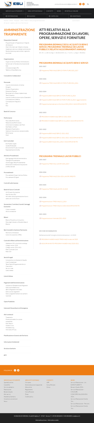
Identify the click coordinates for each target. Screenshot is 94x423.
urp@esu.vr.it (76, 416)
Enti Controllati (9, 141)
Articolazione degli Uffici (12, 68)
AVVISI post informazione (13, 192)
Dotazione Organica (11, 91)
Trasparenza (9, 317)
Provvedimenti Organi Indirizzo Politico (16, 175)
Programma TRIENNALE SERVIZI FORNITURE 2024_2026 (59, 83)
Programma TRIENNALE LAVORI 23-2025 (54, 189)
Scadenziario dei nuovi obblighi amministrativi (18, 49)
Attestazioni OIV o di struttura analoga (16, 243)
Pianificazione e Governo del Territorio (16, 335)
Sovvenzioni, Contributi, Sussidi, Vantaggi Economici (17, 205)
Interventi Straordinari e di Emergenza (16, 308)
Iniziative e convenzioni (11, 399)
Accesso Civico (10, 325)
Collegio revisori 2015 (12, 245)
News (59, 11)
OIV (7, 103)
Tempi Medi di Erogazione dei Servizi (16, 264)
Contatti (49, 11)
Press (26, 394)
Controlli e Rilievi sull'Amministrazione (16, 240)
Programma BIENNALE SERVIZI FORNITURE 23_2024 (58, 96)
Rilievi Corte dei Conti (12, 249)
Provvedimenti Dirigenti (12, 177)
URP (48, 382)
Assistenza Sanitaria (9, 396)
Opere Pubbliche (9, 301)
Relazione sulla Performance (13, 122)
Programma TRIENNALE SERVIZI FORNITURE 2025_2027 (59, 70)
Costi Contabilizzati (11, 262)
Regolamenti (29, 389)
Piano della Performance (12, 120)
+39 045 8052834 (57, 416)
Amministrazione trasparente (33, 385)
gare (5, 355)
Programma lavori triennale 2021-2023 (53, 218)
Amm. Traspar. (15, 20)
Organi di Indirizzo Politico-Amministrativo (17, 61)
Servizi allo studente (12, 380)
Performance (8, 118)
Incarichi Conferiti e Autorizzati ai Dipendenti (18, 97)
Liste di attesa (9, 270)
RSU (7, 105)
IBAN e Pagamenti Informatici (14, 289)
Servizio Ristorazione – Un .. (79, 382)
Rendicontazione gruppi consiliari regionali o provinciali (18, 52)
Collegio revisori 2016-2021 (13, 247)
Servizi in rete (9, 268)
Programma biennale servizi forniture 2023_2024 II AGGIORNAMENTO (64, 104)
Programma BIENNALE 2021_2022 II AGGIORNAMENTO (59, 142)
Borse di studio (8, 392)
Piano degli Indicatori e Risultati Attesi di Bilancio (17, 223)
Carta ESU (7, 385)
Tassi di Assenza (10, 95)
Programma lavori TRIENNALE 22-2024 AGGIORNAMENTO (60, 206)
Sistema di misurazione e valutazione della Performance (17, 132)
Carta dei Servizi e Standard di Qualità (16, 260)
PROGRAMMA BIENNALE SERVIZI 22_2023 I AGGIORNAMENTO (62, 121)
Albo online (28, 387)
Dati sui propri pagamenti (13, 291)
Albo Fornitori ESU (11, 194)
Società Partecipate (11, 145)
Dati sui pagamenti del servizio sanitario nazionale (16, 294)
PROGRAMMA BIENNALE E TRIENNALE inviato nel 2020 (59, 239)
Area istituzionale (35, 11)
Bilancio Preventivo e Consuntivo (15, 220)
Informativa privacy (41, 420)
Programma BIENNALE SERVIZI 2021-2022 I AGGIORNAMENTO (62, 137)
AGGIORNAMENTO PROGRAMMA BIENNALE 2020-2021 (60, 243)
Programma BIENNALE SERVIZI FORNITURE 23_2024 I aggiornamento (63, 100)
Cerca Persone (29, 392)
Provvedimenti (8, 172)
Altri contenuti (8, 314)
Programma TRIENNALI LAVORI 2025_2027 (55, 164)
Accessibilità (9, 321)
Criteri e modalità (10, 209)
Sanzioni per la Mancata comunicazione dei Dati (17, 65)
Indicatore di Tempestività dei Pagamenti (17, 285)
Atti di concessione (11, 211)
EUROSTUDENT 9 (76, 385)
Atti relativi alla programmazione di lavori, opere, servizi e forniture (17, 197)
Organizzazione (9, 59)
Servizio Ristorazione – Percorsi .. (80, 403)
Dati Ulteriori (9, 323)
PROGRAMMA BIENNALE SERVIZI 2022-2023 (56, 117)
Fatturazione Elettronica (12, 287)
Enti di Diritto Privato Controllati (15, 148)
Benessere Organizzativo (12, 129)
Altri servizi (7, 394)
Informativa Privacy (11, 329)
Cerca (48, 387)
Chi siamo (28, 382)
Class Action (9, 266)
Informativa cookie (53, 420)
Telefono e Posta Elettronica (13, 70)
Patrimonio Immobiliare (12, 232)
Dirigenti (8, 87)
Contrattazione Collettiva (13, 99)
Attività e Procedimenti (11, 155)
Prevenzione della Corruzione (14, 319)
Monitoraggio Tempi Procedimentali (15, 162)
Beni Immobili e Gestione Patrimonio (15, 230)
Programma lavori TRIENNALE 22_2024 (53, 201)
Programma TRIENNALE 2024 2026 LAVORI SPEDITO (58, 176)
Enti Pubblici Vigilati (11, 143)
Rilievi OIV (8, 251)
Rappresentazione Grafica (13, 150)
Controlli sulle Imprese (11, 183)
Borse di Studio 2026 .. (77, 387)
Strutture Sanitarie (10, 348)
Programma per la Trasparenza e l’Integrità (17, 43)
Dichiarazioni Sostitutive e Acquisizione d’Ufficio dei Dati (16, 165)
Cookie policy (29, 396)
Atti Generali (9, 45)
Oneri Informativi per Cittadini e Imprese (17, 47)
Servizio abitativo (9, 387)
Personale (7, 82)
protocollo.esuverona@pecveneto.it (66, 4)
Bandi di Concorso (9, 111)
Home (6, 20)
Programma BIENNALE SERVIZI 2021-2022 (55, 133)
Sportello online (71, 11)
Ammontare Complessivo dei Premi (15, 125)
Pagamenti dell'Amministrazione (14, 283)
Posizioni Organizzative (12, 89)
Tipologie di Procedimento (13, 160)
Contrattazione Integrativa (13, 101)
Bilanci (6, 217)
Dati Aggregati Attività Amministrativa (16, 158)
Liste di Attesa (8, 276)
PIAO (7, 135)
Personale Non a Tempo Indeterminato (16, 93)
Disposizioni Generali (10, 40)
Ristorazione (7, 389)
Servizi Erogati (8, 257)
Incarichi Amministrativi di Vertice (15, 85)
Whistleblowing (10, 327)
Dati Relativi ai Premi (11, 127)
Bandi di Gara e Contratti (12, 189)
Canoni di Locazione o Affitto (14, 235)
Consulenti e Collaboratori (12, 76)
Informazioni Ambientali (11, 342)
